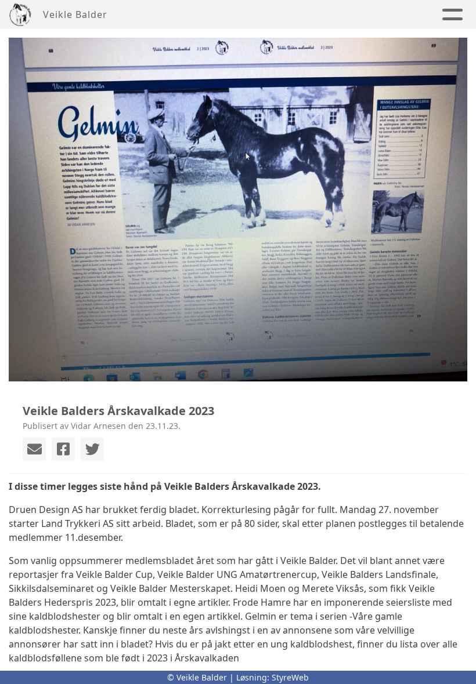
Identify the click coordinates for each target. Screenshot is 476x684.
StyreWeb (290, 677)
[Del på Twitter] (92, 449)
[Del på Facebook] (63, 449)
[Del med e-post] (34, 449)
